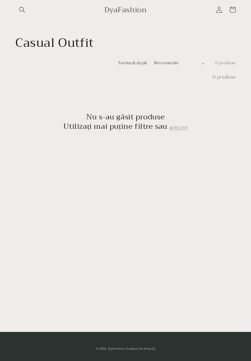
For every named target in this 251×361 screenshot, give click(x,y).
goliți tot (179, 127)
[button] (22, 10)
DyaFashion (116, 349)
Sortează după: (133, 63)
